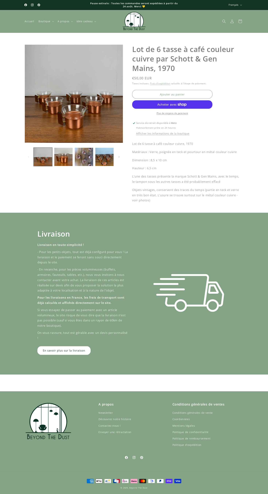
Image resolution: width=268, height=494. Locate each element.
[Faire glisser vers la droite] (119, 157)
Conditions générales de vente (192, 412)
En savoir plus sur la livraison (64, 350)
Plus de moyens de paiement (172, 113)
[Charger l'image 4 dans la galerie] (104, 157)
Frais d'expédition (160, 83)
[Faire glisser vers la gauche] (29, 157)
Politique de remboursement (191, 438)
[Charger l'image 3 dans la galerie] (84, 157)
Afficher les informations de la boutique (162, 133)
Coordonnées (181, 419)
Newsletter (105, 412)
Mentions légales (183, 425)
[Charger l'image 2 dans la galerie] (63, 157)
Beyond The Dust (138, 487)
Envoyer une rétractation (114, 432)
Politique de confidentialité (190, 432)
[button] (45, 21)
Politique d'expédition (186, 445)
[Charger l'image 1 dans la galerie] (43, 157)
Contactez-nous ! (109, 425)
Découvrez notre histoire (114, 419)
